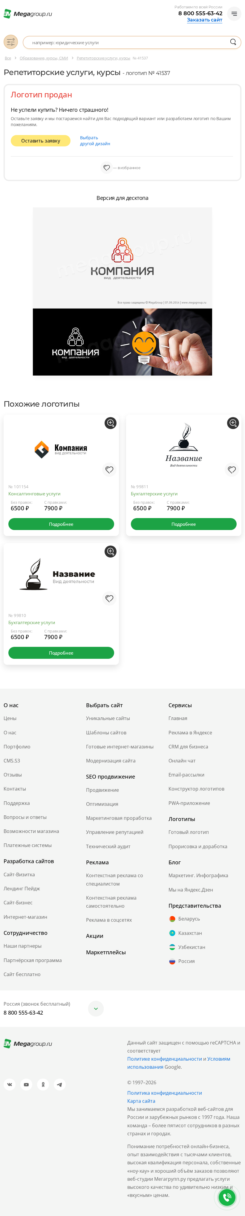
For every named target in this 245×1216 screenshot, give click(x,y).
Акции (94, 935)
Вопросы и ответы (25, 817)
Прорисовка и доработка (198, 846)
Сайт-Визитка (19, 874)
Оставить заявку (40, 140)
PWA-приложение (189, 803)
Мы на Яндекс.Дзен (191, 889)
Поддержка (17, 803)
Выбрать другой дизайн (95, 140)
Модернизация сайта (111, 760)
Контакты (15, 788)
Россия (186, 961)
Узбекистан (191, 947)
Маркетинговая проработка (119, 818)
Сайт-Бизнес (18, 902)
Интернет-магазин (25, 917)
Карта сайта (141, 1101)
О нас (10, 732)
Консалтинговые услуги (34, 494)
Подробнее (61, 524)
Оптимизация (102, 804)
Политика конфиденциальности (164, 1093)
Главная (178, 718)
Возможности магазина (31, 831)
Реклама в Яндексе (190, 732)
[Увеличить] (111, 423)
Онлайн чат (182, 760)
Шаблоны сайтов (106, 732)
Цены (10, 718)
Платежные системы (28, 845)
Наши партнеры (23, 946)
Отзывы (13, 774)
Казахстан (190, 933)
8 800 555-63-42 (200, 13)
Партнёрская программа (33, 960)
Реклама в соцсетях (109, 920)
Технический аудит (108, 846)
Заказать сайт (204, 20)
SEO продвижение (110, 776)
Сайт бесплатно (22, 974)
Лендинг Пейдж (22, 888)
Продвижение (102, 790)
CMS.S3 (12, 760)
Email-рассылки (186, 774)
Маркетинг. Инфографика (198, 875)
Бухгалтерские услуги (154, 494)
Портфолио (17, 746)
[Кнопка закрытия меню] (240, 5)
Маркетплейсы (106, 952)
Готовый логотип (189, 832)
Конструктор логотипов (196, 788)
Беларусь (189, 918)
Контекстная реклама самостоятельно (111, 902)
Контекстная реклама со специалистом (114, 879)
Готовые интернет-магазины (120, 746)
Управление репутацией (114, 832)
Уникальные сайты (108, 718)
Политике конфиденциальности (164, 1059)
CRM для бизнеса (188, 746)
